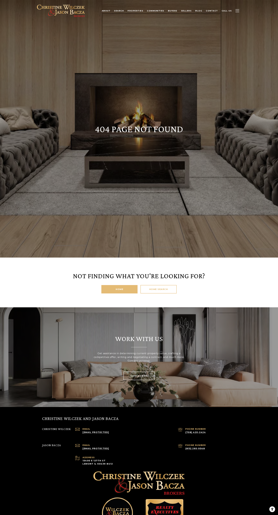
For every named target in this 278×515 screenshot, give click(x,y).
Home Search (158, 289)
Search (119, 11)
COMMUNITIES (155, 11)
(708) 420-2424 (195, 432)
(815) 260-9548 (195, 448)
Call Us (227, 11)
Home (119, 289)
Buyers (172, 11)
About (106, 11)
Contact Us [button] (139, 376)
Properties (135, 11)
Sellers (186, 11)
